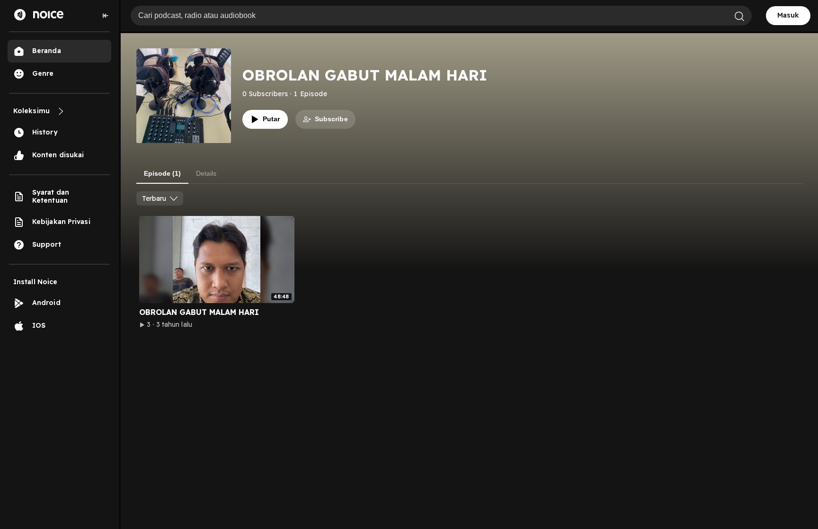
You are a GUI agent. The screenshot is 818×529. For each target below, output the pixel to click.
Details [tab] (206, 173)
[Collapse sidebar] (105, 15)
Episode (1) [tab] (162, 173)
